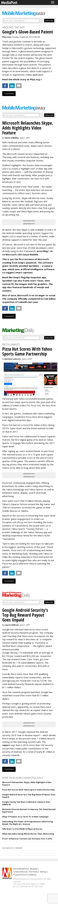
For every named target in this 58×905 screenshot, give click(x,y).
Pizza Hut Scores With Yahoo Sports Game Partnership (28, 789)
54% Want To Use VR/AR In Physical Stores (22, 829)
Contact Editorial (20, 871)
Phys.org (6, 37)
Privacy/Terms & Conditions (24, 874)
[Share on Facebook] (5, 85)
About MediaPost (20, 869)
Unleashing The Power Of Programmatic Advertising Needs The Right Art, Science (27, 822)
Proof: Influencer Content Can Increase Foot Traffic (27, 838)
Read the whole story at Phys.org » (22, 79)
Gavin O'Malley (12, 138)
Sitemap (43, 871)
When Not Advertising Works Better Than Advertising (28, 834)
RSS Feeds (33, 871)
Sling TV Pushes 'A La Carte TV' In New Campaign (25, 816)
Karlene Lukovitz (13, 359)
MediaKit (33, 869)
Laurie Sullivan (12, 625)
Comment (9, 93)
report (6, 745)
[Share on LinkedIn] (12, 85)
